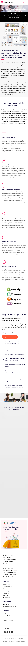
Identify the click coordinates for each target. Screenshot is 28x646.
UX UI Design (6, 591)
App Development (7, 586)
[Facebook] (7, 632)
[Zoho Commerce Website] (14, 294)
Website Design (7, 584)
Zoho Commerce (7, 566)
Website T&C (6, 641)
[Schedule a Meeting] (14, 541)
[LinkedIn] (5, 632)
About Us (5, 595)
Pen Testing (6, 604)
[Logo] (8, 2)
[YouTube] (9, 632)
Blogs (5, 613)
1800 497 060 (7, 629)
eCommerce (6, 593)
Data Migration (6, 589)
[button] (14, 343)
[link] (14, 397)
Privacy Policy (12, 641)
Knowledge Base (7, 616)
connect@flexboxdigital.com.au (11, 627)
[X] (12, 632)
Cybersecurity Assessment (9, 606)
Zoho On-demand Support (9, 576)
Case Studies (6, 597)
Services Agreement (20, 641)
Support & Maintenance (9, 620)
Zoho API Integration (8, 555)
